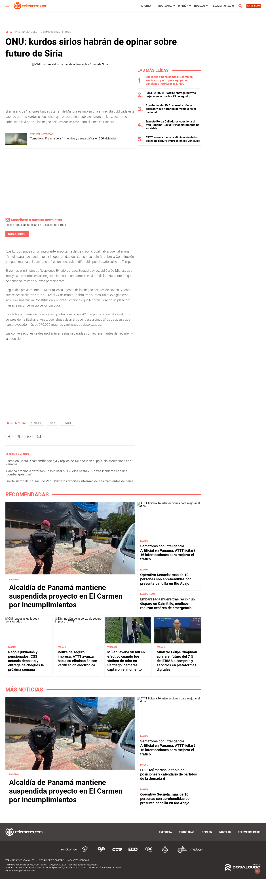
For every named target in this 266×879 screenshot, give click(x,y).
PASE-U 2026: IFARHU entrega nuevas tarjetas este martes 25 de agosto (171, 94)
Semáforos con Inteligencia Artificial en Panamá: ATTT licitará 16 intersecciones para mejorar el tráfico (167, 552)
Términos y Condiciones (19, 860)
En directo (253, 6)
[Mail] (39, 436)
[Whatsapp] (29, 436)
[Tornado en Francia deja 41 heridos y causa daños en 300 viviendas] (16, 144)
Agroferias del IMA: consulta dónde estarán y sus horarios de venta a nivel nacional (171, 109)
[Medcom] (197, 852)
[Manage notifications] (257, 871)
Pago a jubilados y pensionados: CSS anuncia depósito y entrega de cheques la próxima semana (26, 661)
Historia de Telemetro (50, 860)
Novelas (200, 6)
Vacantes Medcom (78, 860)
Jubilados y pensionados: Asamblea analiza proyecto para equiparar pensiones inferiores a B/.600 (169, 80)
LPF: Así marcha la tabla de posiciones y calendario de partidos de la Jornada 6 (168, 774)
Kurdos (67, 423)
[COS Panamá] (117, 852)
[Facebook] (9, 436)
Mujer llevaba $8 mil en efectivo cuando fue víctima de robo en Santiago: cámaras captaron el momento (126, 661)
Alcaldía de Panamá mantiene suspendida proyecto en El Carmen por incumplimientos (66, 596)
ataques (36, 423)
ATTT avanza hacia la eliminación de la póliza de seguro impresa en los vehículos (173, 139)
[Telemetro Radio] (181, 852)
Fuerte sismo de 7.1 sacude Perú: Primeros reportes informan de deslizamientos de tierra (69, 481)
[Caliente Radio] (165, 852)
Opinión (183, 6)
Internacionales (26, 31)
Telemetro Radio (222, 6)
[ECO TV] (133, 852)
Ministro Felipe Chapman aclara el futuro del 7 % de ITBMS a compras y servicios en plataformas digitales (177, 661)
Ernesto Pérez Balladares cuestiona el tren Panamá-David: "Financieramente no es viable (172, 125)
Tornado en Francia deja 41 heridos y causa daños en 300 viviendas (73, 138)
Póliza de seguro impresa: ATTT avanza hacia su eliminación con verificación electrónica (77, 658)
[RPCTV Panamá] (85, 852)
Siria (52, 423)
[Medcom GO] (69, 852)
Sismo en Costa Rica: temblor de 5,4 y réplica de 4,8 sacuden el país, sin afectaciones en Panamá (68, 462)
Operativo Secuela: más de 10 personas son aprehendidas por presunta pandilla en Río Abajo (165, 579)
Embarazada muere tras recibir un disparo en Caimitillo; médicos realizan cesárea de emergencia (167, 603)
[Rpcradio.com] (149, 852)
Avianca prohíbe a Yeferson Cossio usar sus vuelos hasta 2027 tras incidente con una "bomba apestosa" (66, 472)
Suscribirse (17, 234)
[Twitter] (19, 436)
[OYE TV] (101, 852)
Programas (164, 6)
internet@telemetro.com (23, 870)
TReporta (144, 6)
